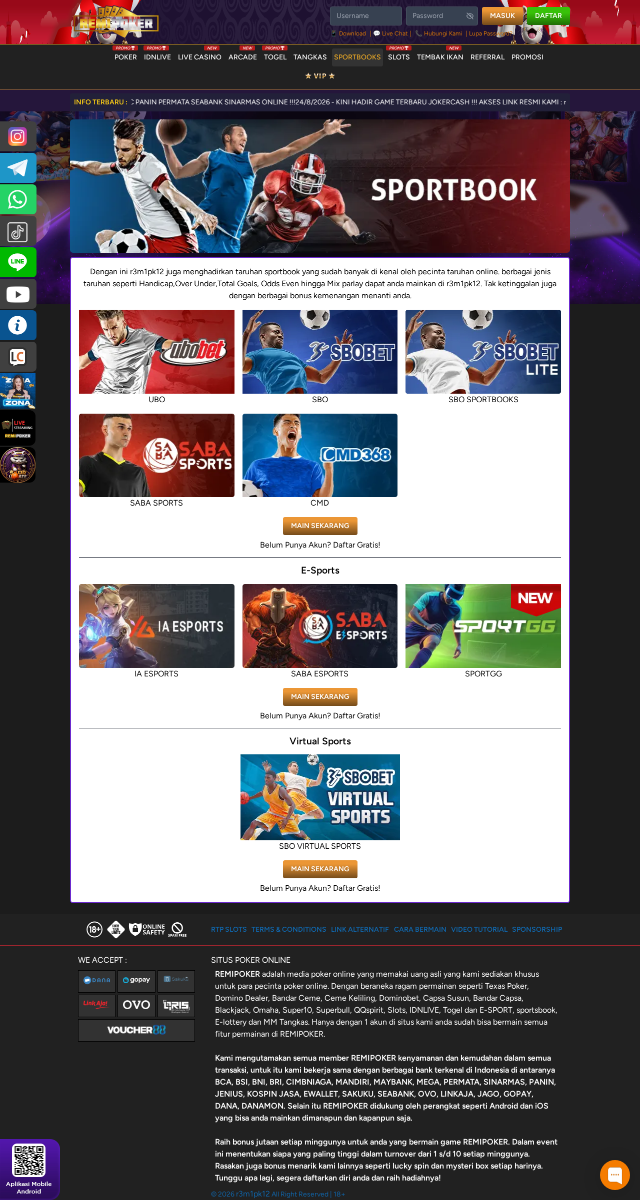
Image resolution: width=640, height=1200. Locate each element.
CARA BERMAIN (420, 929)
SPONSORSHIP (537, 929)
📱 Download (349, 33)
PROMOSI (528, 57)
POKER (125, 54)
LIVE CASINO (200, 54)
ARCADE (242, 54)
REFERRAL (487, 57)
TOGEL (275, 54)
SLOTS (399, 54)
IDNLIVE (157, 54)
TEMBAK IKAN (440, 54)
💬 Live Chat (390, 33)
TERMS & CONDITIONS (289, 929)
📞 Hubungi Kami (439, 33)
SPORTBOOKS (357, 57)
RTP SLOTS (229, 929)
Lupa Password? (490, 33)
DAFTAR (548, 15)
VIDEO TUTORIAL (479, 929)
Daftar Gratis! (356, 545)
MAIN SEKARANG (320, 526)
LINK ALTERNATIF (360, 929)
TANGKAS (310, 57)
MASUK (502, 15)
